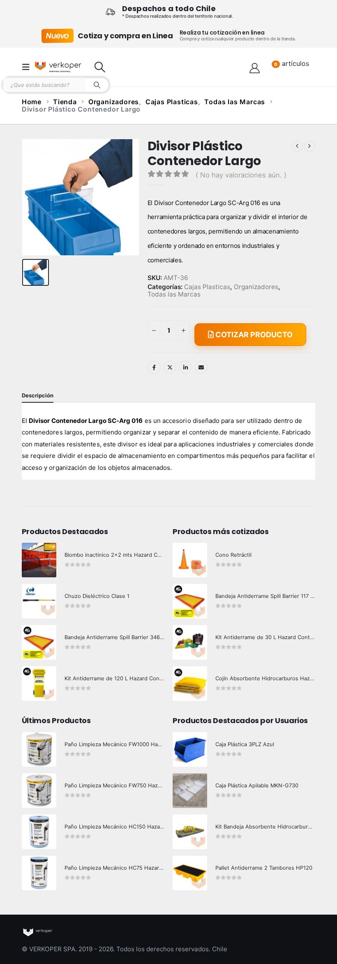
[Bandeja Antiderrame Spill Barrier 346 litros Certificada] (39, 642)
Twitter (169, 367)
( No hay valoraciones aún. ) (241, 175)
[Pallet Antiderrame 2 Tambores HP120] (190, 873)
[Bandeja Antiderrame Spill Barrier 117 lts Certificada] (190, 601)
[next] (309, 146)
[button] (28, 67)
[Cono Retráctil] (190, 560)
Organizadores (256, 287)
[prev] (297, 146)
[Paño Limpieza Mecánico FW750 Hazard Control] (39, 790)
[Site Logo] (58, 66)
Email (201, 367)
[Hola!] (254, 67)
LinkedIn (185, 367)
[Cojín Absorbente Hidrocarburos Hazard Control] (190, 683)
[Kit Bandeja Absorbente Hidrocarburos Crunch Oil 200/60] (190, 832)
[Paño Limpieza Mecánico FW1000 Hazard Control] (39, 749)
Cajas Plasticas (207, 287)
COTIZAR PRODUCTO (253, 334)
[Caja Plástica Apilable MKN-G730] (190, 790)
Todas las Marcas (174, 294)
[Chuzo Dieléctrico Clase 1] (39, 601)
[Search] (96, 85)
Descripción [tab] (37, 395)
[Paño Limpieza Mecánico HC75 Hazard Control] (39, 873)
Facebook (154, 367)
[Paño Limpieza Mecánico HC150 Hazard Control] (39, 832)
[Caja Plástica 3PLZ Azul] (190, 749)
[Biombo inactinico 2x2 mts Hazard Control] (39, 560)
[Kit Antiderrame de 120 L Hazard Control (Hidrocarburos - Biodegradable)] (39, 683)
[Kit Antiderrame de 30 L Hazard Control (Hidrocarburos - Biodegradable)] (190, 642)
